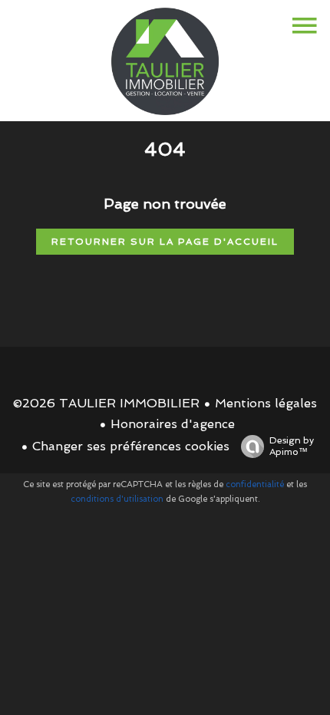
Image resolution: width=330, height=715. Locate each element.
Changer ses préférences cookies (130, 446)
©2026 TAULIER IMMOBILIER (106, 403)
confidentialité (255, 484)
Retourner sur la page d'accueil (165, 241)
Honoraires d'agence (173, 424)
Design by (291, 446)
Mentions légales (266, 403)
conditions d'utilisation (117, 499)
